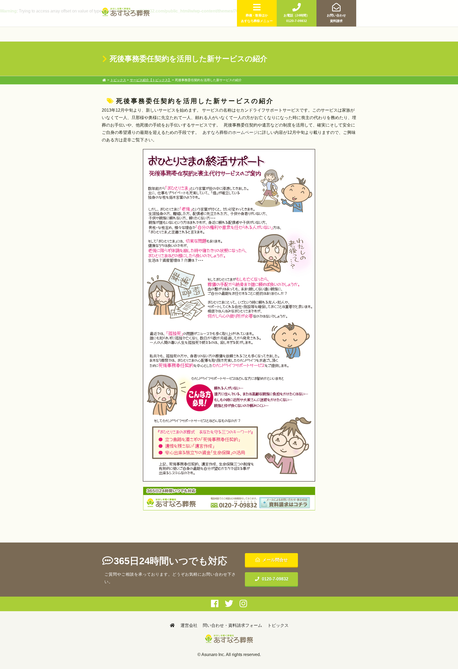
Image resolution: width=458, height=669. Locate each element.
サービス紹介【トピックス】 (150, 80)
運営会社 (188, 625)
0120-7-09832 (275, 579)
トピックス (118, 80)
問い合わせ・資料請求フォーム (232, 625)
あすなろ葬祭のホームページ (230, 132)
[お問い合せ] (229, 499)
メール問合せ (275, 560)
